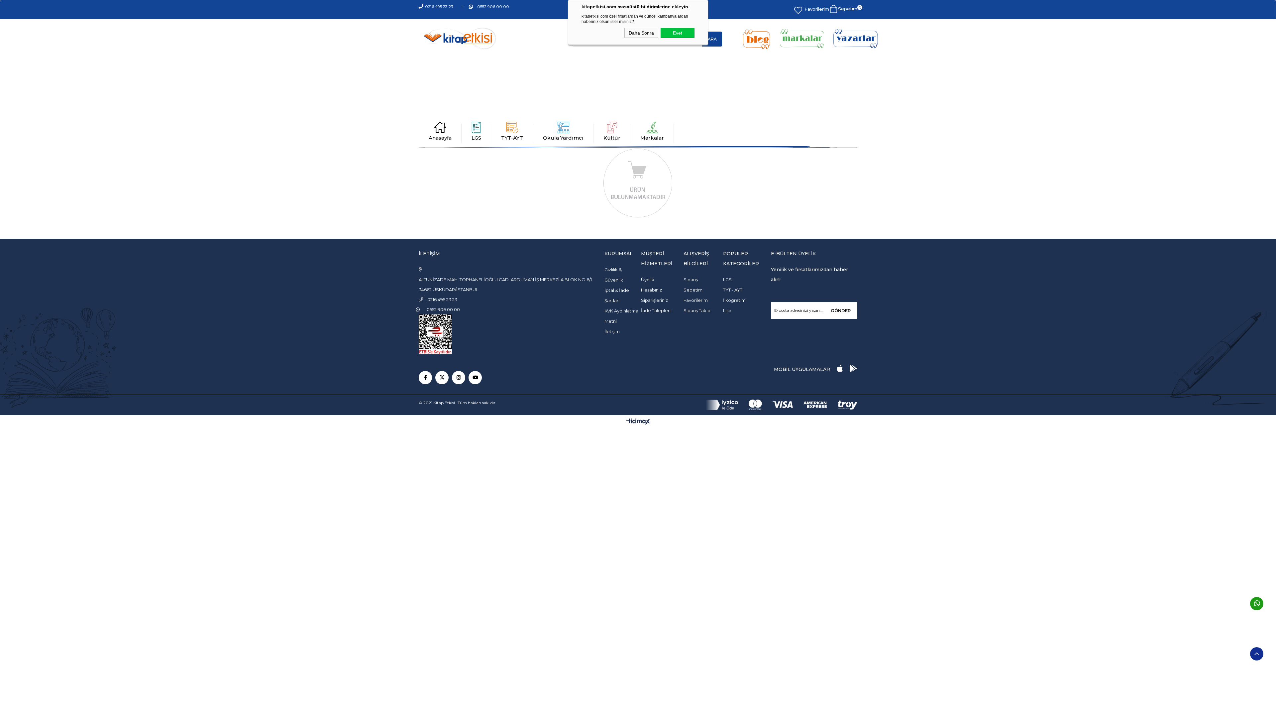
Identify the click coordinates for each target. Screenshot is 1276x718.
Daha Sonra (641, 33)
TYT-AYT (512, 138)
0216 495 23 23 (439, 6)
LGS (476, 138)
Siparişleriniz (654, 300)
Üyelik (647, 279)
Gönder (841, 310)
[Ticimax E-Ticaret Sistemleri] (638, 422)
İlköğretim (734, 300)
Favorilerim (816, 9)
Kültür (611, 138)
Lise (727, 310)
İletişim (612, 331)
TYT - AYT (732, 290)
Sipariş (691, 279)
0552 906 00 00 (493, 6)
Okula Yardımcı (563, 138)
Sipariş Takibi (697, 310)
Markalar (652, 138)
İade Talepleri (656, 310)
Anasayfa (440, 138)
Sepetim (693, 290)
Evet (677, 33)
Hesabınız (651, 290)
